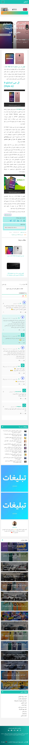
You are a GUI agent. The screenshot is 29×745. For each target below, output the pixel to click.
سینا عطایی (18, 40)
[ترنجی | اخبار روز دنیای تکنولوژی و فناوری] (25, 2)
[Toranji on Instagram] (14, 730)
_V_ (11, 318)
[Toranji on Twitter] (17, 730)
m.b (11, 349)
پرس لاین (24, 711)
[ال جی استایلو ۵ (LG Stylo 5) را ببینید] (13, 248)
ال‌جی (13, 42)
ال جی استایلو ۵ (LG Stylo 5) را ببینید (15, 256)
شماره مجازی (24, 716)
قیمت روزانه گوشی (22, 696)
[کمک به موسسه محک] (14, 9)
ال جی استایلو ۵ (14, 234)
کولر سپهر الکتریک (23, 709)
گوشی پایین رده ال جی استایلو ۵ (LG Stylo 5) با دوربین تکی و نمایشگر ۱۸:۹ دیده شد (15, 275)
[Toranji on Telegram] (11, 730)
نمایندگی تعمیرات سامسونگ (20, 701)
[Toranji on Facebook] (20, 730)
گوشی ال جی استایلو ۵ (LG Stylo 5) (15, 67)
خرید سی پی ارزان (22, 707)
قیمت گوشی (24, 703)
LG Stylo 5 (19, 109)
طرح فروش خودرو (23, 699)
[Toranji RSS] (8, 730)
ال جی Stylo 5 (20, 234)
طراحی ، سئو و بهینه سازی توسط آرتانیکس (18, 742)
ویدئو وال (24, 713)
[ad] (14, 478)
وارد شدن (4, 284)
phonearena (8, 215)
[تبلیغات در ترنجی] (14, 13)
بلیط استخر (24, 705)
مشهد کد (3, 742)
